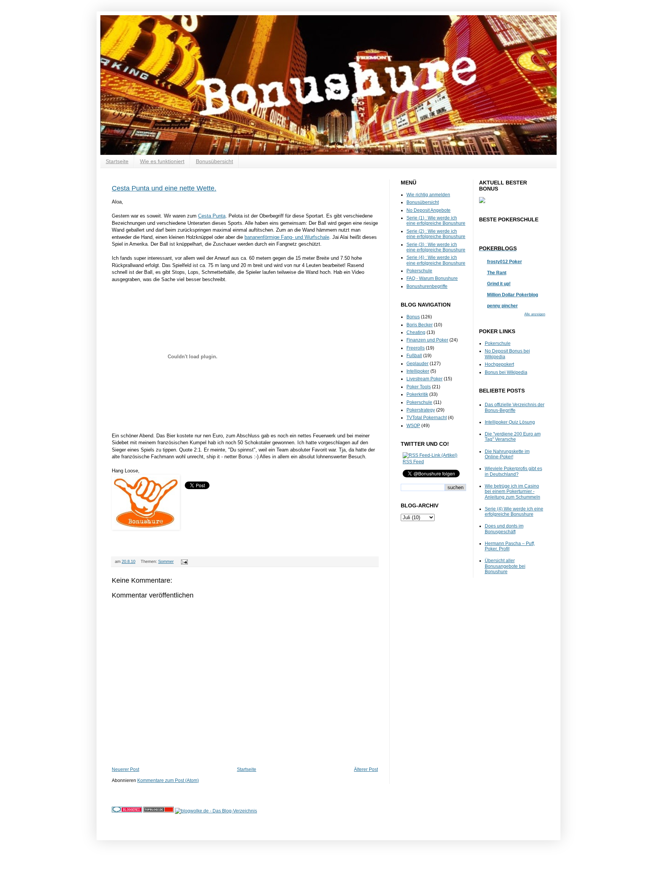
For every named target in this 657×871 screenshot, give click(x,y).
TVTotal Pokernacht (426, 417)
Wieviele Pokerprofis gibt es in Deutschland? (513, 471)
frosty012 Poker (504, 261)
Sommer (166, 561)
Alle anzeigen (534, 314)
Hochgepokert (499, 364)
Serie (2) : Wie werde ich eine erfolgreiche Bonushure (435, 234)
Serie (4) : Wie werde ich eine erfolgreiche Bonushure (435, 260)
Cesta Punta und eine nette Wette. (164, 188)
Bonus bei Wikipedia (506, 372)
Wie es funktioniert (162, 161)
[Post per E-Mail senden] (183, 561)
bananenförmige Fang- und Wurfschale (286, 237)
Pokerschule (419, 270)
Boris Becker (419, 324)
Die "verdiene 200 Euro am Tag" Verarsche (513, 436)
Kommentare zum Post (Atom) (168, 780)
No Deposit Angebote (428, 210)
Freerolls (415, 348)
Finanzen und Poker (427, 340)
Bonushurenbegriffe (427, 286)
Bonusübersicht (214, 161)
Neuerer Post (125, 769)
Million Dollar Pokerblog (512, 294)
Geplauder (417, 363)
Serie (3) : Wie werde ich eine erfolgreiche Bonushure (435, 247)
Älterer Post (366, 769)
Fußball (414, 355)
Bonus (413, 316)
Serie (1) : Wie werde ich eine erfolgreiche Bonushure (435, 220)
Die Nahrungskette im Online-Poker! (507, 454)
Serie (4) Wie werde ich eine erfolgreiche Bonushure (514, 511)
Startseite (117, 161)
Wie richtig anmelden (428, 194)
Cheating (415, 332)
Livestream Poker (424, 378)
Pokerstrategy (420, 410)
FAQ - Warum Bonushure (432, 278)
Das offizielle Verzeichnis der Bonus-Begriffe (514, 407)
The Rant (496, 272)
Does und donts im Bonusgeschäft (504, 528)
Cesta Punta (211, 216)
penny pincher (502, 305)
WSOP (413, 425)
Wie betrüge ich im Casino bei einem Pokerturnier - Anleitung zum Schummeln (512, 491)
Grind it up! (499, 283)
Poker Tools (418, 386)
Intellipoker (417, 371)
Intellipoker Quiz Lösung (510, 422)
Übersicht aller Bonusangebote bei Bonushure (505, 566)
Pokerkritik (417, 394)
